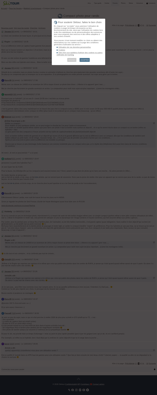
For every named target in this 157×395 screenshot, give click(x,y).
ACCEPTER (85, 60)
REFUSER (71, 60)
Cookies (61, 50)
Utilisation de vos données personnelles (74, 47)
